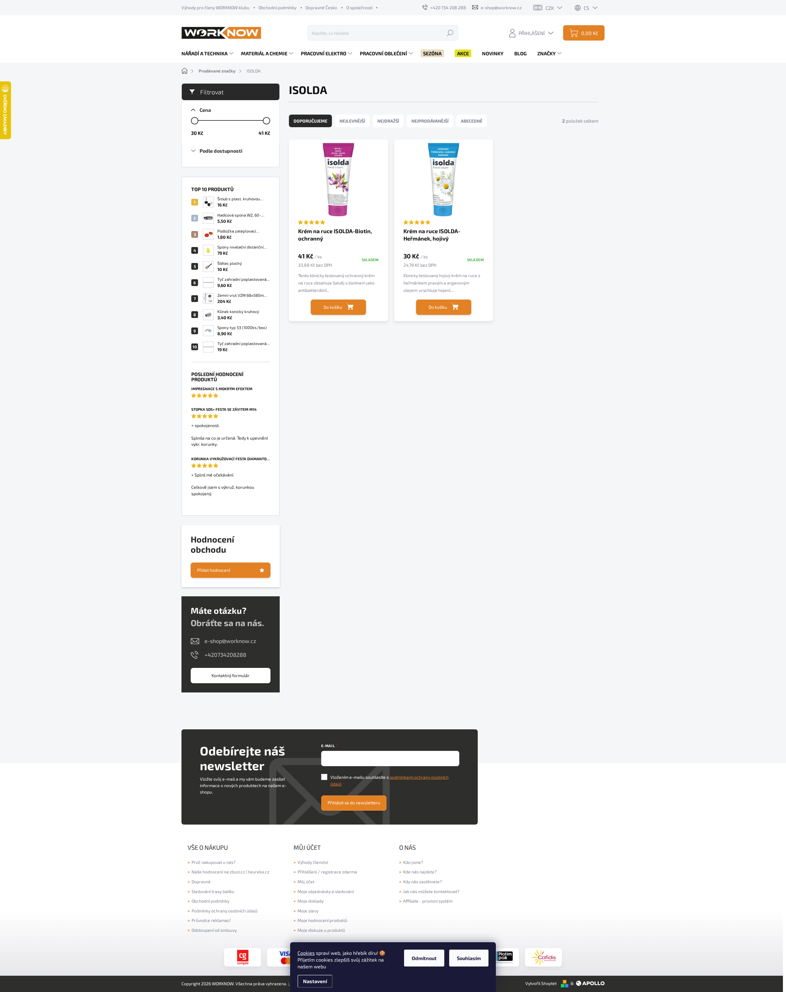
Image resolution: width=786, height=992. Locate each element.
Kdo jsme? (413, 862)
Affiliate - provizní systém (428, 901)
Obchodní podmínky (277, 7)
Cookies (306, 953)
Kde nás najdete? (420, 871)
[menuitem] (208, 53)
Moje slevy (308, 910)
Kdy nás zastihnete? (422, 881)
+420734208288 (225, 654)
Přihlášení (307, 871)
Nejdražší (388, 121)
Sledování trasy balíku (213, 891)
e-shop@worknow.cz (230, 640)
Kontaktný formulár (231, 675)
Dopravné (201, 881)
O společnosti (359, 7)
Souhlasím (469, 958)
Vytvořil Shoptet (541, 983)
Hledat (450, 32)
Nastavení (315, 981)
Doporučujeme (310, 121)
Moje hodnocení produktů (322, 920)
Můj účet (306, 881)
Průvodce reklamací (211, 920)
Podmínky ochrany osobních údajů (225, 910)
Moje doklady (311, 901)
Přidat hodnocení (213, 570)
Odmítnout (424, 958)
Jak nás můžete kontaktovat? (431, 891)
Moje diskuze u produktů (321, 930)
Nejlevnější (352, 121)
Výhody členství (313, 862)
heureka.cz (258, 871)
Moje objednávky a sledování (326, 891)
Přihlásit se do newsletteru (354, 802)
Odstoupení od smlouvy (214, 930)
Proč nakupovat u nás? (213, 862)
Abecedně (471, 121)
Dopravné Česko (321, 7)
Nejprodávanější (430, 121)
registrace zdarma (339, 871)
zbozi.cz (237, 871)
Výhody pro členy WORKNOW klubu (215, 7)
